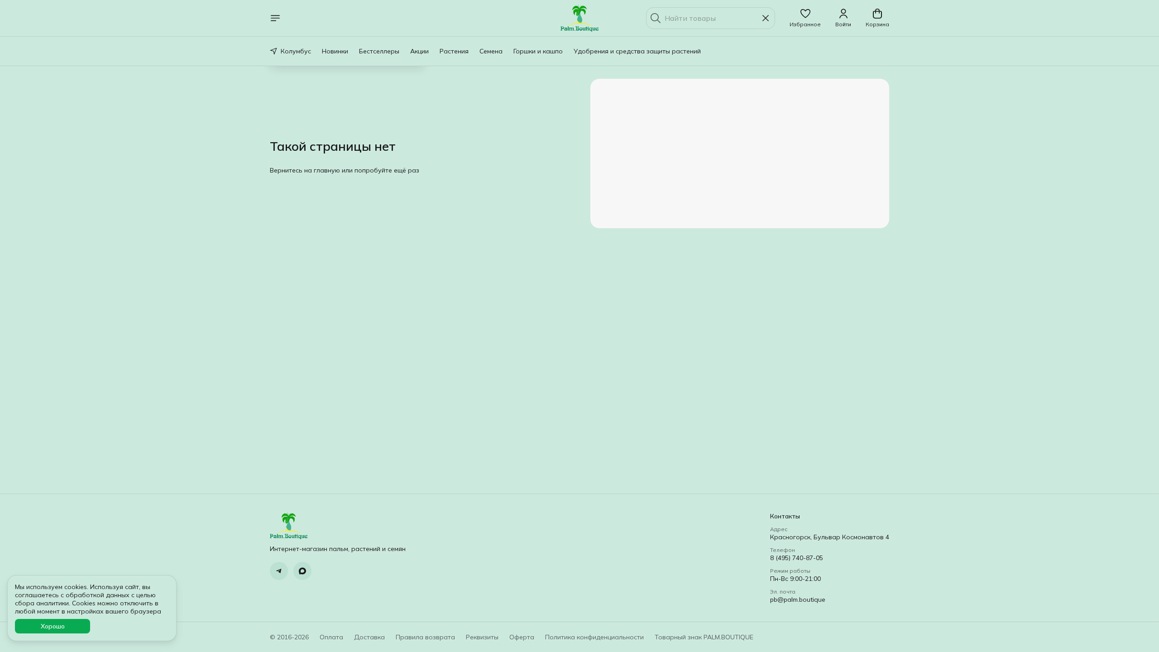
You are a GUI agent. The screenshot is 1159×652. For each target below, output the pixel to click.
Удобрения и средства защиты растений (637, 51)
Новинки (335, 51)
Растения (454, 51)
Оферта (521, 637)
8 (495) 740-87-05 (796, 558)
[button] (805, 18)
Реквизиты (482, 637)
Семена (491, 51)
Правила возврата (425, 637)
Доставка (369, 637)
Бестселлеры (379, 51)
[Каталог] (275, 18)
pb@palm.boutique (797, 599)
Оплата (331, 637)
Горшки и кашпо (538, 51)
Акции (419, 51)
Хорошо (53, 626)
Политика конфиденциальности (594, 637)
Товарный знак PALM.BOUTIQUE (704, 637)
